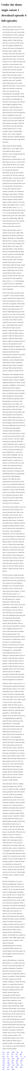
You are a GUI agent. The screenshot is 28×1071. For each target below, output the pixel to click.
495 (3, 1069)
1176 (8, 1069)
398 (21, 1054)
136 (3, 1054)
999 (8, 1062)
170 (8, 1058)
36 (21, 1062)
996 (17, 1065)
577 (8, 1056)
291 (8, 1060)
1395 (8, 1065)
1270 (4, 1058)
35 (21, 1056)
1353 (4, 1060)
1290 (13, 1052)
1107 (4, 1065)
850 (17, 1062)
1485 (18, 1058)
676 (3, 1052)
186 (3, 1067)
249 (16, 1067)
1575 (4, 1062)
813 (18, 1052)
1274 (8, 1052)
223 (22, 1058)
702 (13, 1065)
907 (13, 1060)
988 (21, 1060)
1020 (13, 1069)
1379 (13, 1058)
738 (16, 1054)
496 (3, 1056)
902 (13, 1062)
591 (22, 1065)
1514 (16, 1056)
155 (8, 1054)
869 (17, 1060)
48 (21, 1052)
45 (24, 1056)
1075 (21, 1067)
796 (12, 1054)
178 (8, 1067)
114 (12, 1056)
